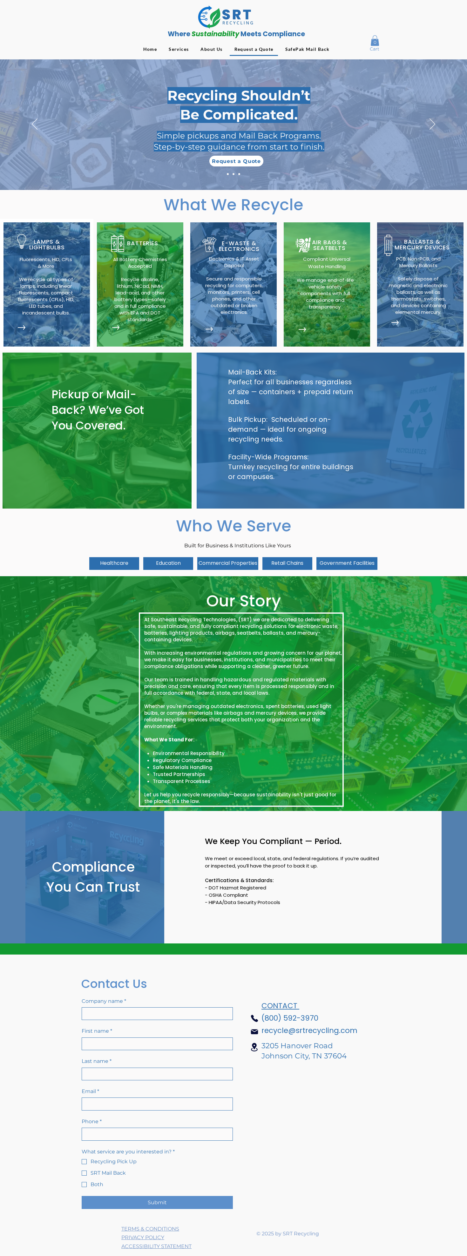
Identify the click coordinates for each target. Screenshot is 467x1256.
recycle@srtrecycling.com (309, 1030)
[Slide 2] (233, 174)
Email (90, 1091)
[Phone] (254, 1018)
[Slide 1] (228, 174)
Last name (97, 1061)
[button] (114, 563)
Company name (104, 1001)
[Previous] (34, 124)
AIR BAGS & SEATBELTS (329, 245)
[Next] (432, 124)
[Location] (254, 1047)
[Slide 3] (239, 174)
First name (97, 1031)
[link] (374, 40)
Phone (92, 1121)
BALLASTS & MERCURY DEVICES (422, 244)
